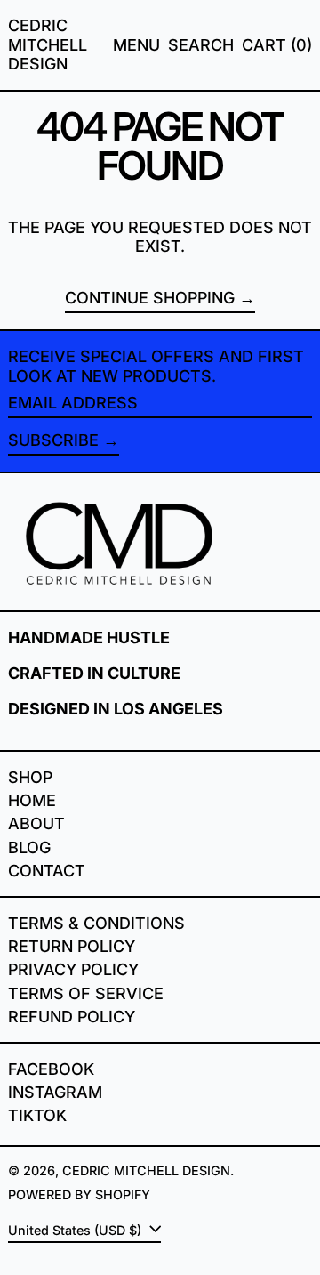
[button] (201, 45)
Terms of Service (86, 993)
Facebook (51, 1069)
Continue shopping (150, 297)
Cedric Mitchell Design (47, 44)
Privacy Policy (73, 969)
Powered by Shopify (79, 1194)
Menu (136, 45)
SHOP (30, 777)
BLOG (29, 847)
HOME (32, 800)
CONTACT (46, 870)
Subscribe (53, 440)
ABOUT (36, 823)
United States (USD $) (76, 1230)
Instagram (55, 1092)
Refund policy (71, 1016)
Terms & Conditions (96, 923)
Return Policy (71, 946)
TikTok (37, 1115)
